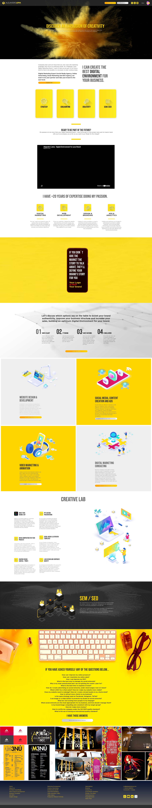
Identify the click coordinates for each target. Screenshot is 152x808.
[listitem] (44, 104)
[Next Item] (149, 753)
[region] (75, 271)
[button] (143, 2)
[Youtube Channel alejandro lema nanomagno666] (137, 3)
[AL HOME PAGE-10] (135, 3)
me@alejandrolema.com (129, 786)
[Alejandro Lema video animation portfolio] (128, 796)
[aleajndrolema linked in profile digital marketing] (132, 796)
